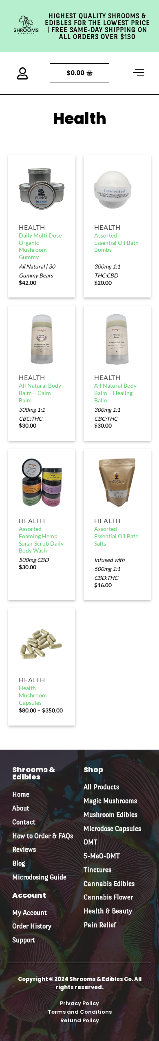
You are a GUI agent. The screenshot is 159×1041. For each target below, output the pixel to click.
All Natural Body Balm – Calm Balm (40, 392)
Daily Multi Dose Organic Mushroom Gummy (40, 246)
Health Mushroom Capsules (33, 695)
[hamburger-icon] (138, 73)
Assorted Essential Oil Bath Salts (116, 536)
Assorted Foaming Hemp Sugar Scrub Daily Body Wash (41, 540)
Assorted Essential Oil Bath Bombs (116, 242)
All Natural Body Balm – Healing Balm (115, 392)
